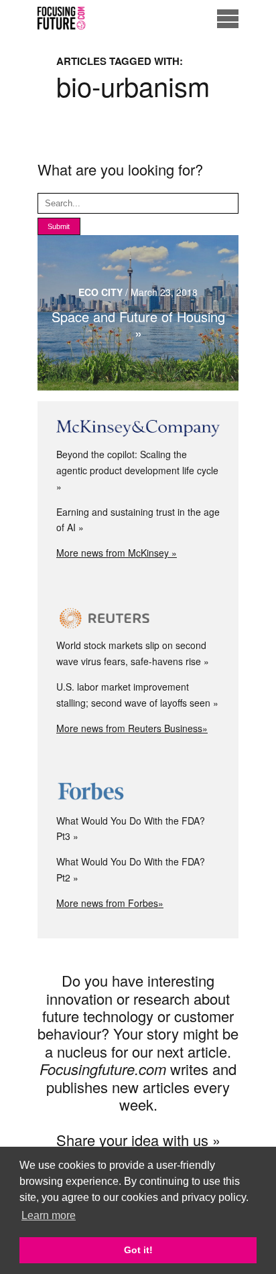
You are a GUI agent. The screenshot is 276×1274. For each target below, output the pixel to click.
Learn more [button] (48, 1215)
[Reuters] (138, 618)
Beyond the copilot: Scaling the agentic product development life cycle (137, 462)
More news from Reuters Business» (132, 728)
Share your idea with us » (138, 1139)
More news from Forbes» (109, 903)
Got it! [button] (138, 1250)
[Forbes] (138, 793)
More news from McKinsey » (116, 552)
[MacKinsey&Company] (138, 429)
